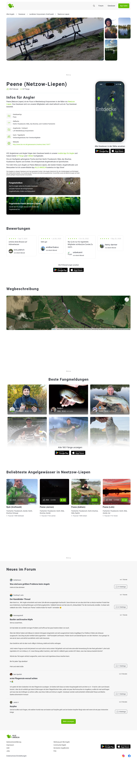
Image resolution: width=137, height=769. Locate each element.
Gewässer (111, 6)
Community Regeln (60, 745)
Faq (55, 751)
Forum (100, 6)
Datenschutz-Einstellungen (16, 756)
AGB (7, 748)
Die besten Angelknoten (61, 748)
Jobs (8, 751)
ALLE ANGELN (40, 167)
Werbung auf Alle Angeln (62, 742)
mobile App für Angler (66, 153)
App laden (124, 6)
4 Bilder (30, 156)
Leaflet (54, 329)
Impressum (10, 745)
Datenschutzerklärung (13, 742)
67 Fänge (20, 156)
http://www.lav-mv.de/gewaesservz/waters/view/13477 (31, 144)
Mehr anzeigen (68, 721)
